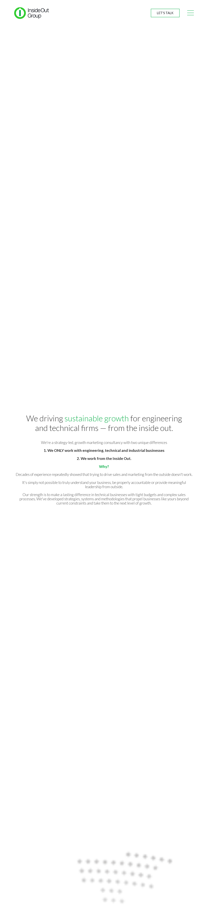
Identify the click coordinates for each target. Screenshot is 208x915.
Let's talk (165, 13)
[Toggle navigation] (190, 13)
